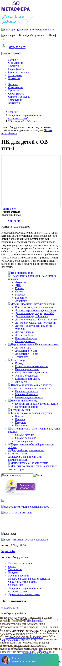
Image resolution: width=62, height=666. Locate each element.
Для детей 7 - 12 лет (26, 353)
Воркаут (20, 363)
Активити (21, 381)
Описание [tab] (14, 220)
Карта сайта (8, 551)
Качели (19, 416)
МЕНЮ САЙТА (11, 53)
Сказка (19, 291)
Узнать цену (8, 208)
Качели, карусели (18, 575)
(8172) (10, 607)
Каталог (13, 59)
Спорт (12, 566)
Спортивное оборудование (31, 372)
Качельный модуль (26, 338)
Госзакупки (15, 75)
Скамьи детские (24, 434)
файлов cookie (35, 620)
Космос (19, 288)
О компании (15, 62)
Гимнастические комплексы (31, 366)
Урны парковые (24, 441)
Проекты (13, 65)
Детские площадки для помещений (35, 322)
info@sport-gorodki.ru (41, 29)
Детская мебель (24, 335)
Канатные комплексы (27, 378)
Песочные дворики (26, 406)
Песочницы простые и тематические (36, 403)
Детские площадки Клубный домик (36, 319)
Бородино (21, 297)
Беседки (13, 572)
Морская (20, 294)
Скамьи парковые (25, 437)
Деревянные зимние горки (24, 594)
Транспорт (21, 356)
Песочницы (15, 569)
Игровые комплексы (20, 563)
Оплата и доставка (19, 72)
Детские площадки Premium (31, 316)
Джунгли (20, 282)
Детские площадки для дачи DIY (34, 313)
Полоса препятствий (27, 369)
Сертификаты (16, 69)
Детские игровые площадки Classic (35, 310)
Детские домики (24, 331)
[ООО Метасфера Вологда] (15, 9)
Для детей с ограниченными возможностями (25, 117)
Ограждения (15, 584)
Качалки (20, 419)
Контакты (14, 78)
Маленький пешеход (27, 394)
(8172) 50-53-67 (16, 47)
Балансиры (21, 425)
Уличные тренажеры (27, 375)
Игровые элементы (26, 391)
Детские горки (23, 347)
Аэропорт (21, 300)
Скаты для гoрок (25, 341)
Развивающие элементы (29, 397)
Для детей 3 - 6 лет (26, 350)
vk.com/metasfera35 (37, 539)
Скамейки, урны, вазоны (23, 581)
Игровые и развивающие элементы (29, 578)
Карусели (20, 422)
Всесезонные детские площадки (34, 307)
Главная (13, 111)
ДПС (18, 285)
